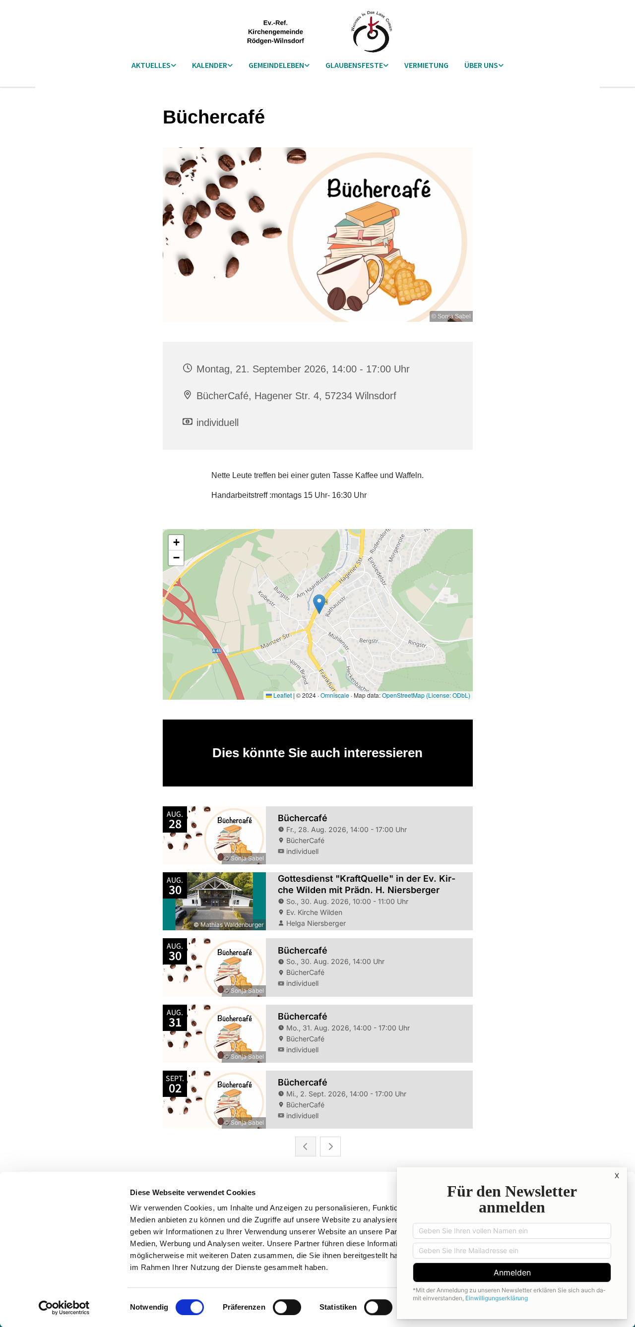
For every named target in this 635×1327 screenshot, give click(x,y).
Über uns (481, 65)
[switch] (287, 1307)
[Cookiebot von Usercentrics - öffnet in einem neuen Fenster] (64, 1307)
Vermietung (426, 65)
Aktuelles (151, 65)
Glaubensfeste (354, 65)
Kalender (209, 65)
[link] (154, 66)
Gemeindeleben (276, 65)
